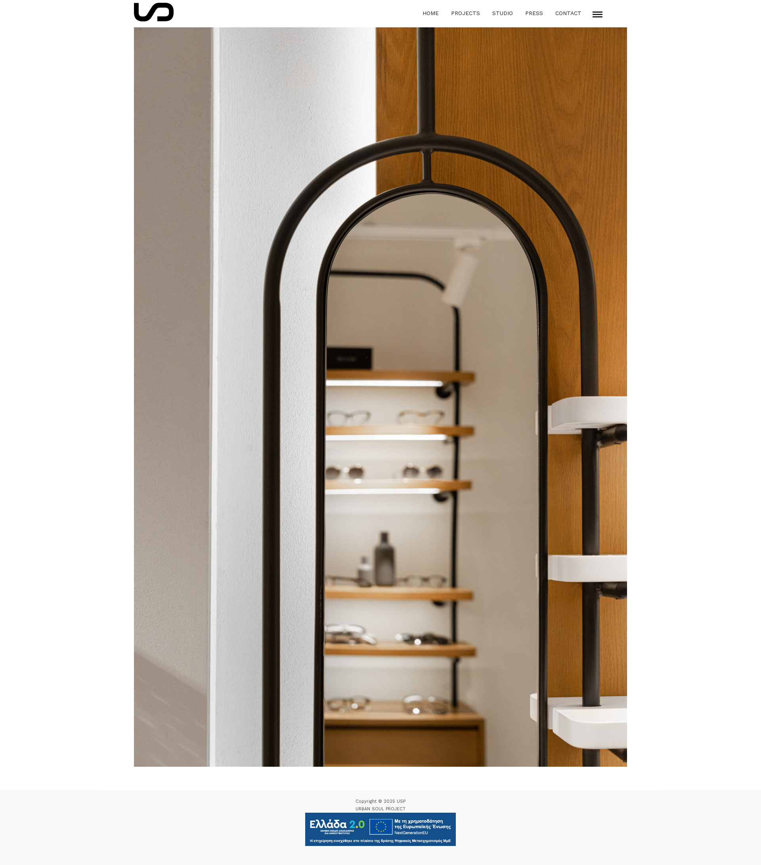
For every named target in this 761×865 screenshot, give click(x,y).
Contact (568, 13)
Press (534, 13)
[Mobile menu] (597, 14)
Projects (465, 13)
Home (431, 13)
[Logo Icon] (154, 12)
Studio (502, 13)
